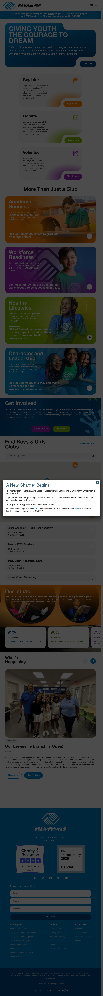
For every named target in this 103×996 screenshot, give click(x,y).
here (35, 509)
